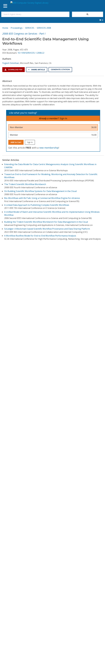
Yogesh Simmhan (10, 63)
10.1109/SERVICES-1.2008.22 (31, 52)
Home (5, 27)
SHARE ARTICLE (38, 69)
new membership (49, 147)
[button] (101, 20)
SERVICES (29, 27)
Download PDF (15, 69)
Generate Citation (60, 69)
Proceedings (17, 27)
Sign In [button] (63, 118)
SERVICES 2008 (44, 27)
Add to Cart (16, 142)
